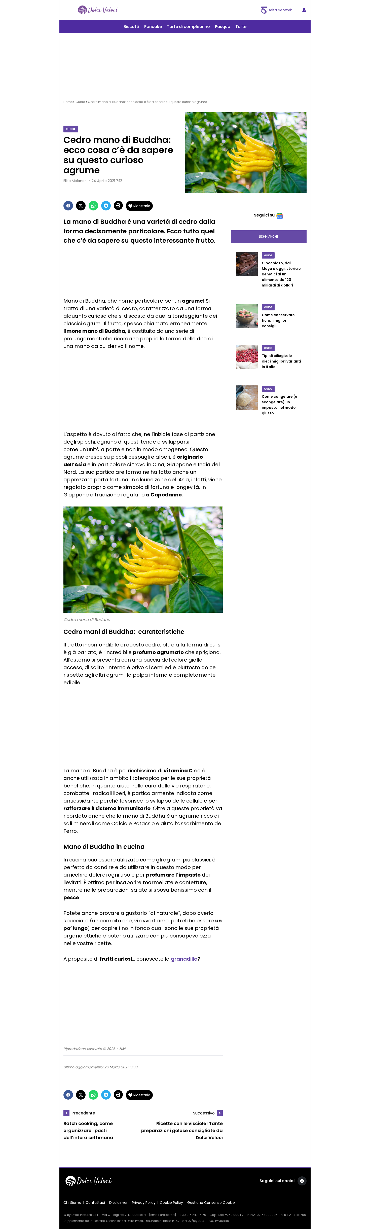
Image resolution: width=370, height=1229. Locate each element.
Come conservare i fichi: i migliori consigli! (279, 320)
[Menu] (69, 10)
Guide (80, 102)
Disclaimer (118, 1202)
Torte (240, 26)
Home (67, 102)
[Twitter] (81, 205)
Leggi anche (268, 236)
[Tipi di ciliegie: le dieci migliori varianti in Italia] (247, 362)
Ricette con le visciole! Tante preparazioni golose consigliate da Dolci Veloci (182, 1130)
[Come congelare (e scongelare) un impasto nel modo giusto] (247, 405)
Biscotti (131, 26)
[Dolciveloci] (98, 10)
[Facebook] (68, 205)
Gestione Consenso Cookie (211, 1202)
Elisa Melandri (75, 180)
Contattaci (95, 1202)
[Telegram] (106, 205)
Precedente (83, 1113)
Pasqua (222, 26)
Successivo (204, 1113)
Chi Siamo (72, 1202)
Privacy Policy (144, 1202)
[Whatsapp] (93, 205)
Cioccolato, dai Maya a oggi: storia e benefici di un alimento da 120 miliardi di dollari (281, 274)
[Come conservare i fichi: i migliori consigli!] (247, 321)
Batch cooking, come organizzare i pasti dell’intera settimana (88, 1130)
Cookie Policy (171, 1202)
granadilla (184, 958)
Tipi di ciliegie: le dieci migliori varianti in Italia (281, 361)
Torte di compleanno (188, 26)
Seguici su (264, 215)
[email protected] (162, 1215)
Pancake (153, 26)
